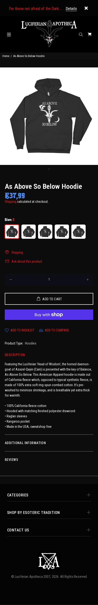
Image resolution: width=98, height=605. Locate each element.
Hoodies (30, 343)
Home (5, 56)
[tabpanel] (49, 116)
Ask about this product (26, 261)
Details (71, 8)
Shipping (10, 201)
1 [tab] (49, 169)
